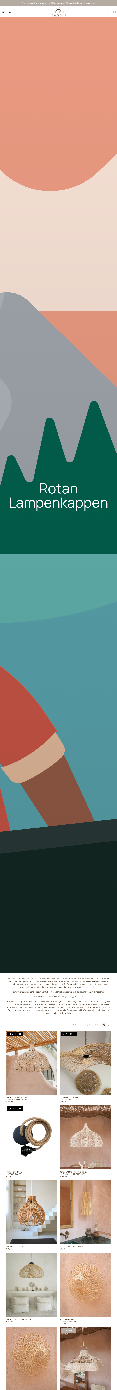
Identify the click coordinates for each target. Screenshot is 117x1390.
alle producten (81, 992)
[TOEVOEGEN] (106, 1164)
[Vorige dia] (10, 1062)
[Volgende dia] (52, 1062)
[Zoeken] (10, 12)
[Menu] (3, 11)
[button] (93, 1024)
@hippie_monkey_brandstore (70, 996)
